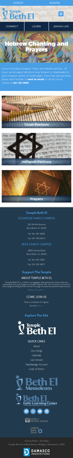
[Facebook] (26, 411)
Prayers (36, 199)
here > (41, 305)
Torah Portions (36, 124)
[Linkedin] (46, 411)
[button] (60, 13)
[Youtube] (40, 411)
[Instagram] (33, 411)
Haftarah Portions (36, 162)
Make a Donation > (36, 289)
